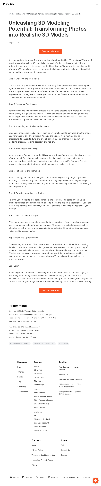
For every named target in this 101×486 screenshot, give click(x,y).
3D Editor (38, 374)
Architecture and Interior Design (69, 368)
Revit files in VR (40, 426)
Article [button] (11, 14)
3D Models (21, 387)
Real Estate (63, 374)
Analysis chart (39, 393)
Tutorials (20, 372)
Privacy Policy (37, 450)
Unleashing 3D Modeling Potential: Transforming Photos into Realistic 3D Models (48, 14)
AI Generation (22, 392)
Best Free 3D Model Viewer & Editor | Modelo (26, 311)
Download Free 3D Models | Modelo (22, 321)
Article (19, 382)
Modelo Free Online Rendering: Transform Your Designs (30, 314)
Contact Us (65, 450)
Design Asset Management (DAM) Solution (70, 393)
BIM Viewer (38, 381)
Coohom (64, 455)
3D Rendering (39, 377)
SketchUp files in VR (42, 419)
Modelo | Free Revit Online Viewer (22, 334)
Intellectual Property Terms (42, 460)
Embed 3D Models (41, 404)
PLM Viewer (39, 385)
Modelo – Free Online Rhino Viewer (22, 337)
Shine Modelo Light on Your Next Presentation (70, 385)
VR (35, 415)
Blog (19, 367)
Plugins (20, 377)
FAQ (62, 445)
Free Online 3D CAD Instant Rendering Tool (25, 327)
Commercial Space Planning (70, 379)
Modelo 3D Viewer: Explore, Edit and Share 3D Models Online (32, 318)
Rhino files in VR (40, 430)
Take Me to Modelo (50, 51)
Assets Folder (39, 407)
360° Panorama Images (43, 400)
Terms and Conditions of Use (43, 455)
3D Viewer (38, 370)
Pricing (34, 465)
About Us (35, 445)
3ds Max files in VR (41, 423)
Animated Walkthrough (43, 396)
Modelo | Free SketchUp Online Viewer (24, 330)
